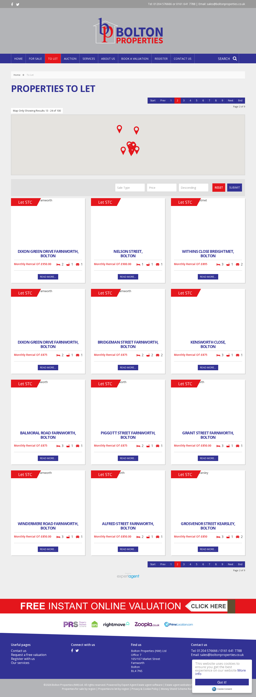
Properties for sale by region (79, 689)
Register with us (23, 659)
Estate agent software (150, 685)
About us (108, 59)
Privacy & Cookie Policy (145, 689)
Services (89, 59)
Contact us (182, 59)
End (240, 100)
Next (230, 100)
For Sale (35, 59)
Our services (20, 663)
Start (152, 100)
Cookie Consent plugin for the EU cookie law (222, 689)
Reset (219, 187)
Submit (234, 187)
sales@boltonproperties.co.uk (226, 4)
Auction (70, 59)
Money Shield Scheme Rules (177, 689)
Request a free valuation (28, 655)
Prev (162, 100)
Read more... (48, 276)
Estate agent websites (178, 685)
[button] (136, 130)
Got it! (222, 682)
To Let (53, 59)
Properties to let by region (113, 689)
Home (18, 59)
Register (161, 59)
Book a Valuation (134, 59)
